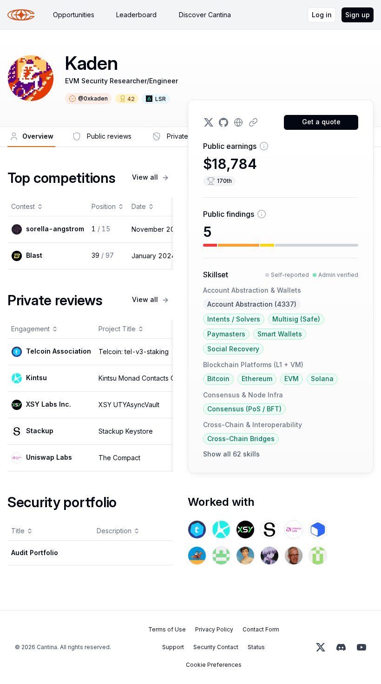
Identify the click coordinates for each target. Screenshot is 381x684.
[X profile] (208, 122)
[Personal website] (238, 122)
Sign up (357, 15)
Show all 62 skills (231, 454)
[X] (320, 647)
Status (256, 647)
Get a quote (321, 122)
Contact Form (261, 629)
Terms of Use (167, 629)
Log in (322, 15)
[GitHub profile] (223, 122)
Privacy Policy (214, 629)
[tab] (73, 15)
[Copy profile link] (253, 122)
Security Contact (215, 647)
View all (145, 177)
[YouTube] (361, 647)
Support (173, 647)
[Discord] (341, 647)
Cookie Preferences (214, 664)
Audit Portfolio (34, 553)
